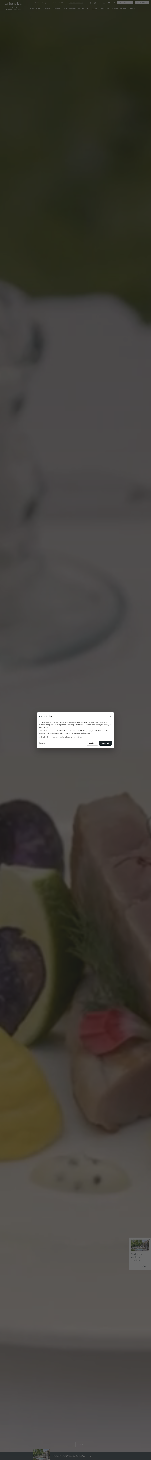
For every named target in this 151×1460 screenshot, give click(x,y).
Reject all (42, 743)
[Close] (110, 716)
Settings (92, 743)
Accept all (105, 743)
